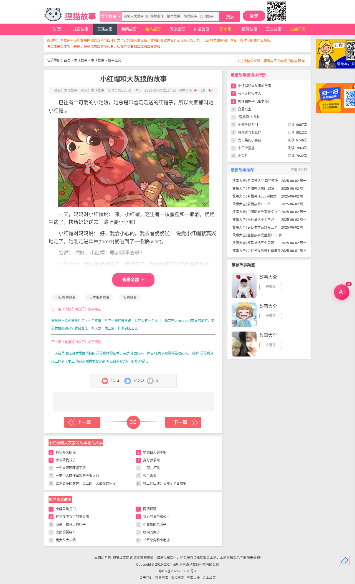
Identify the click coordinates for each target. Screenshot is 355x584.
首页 (67, 60)
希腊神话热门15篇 (261, 189)
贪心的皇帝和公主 (156, 517)
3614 (114, 381)
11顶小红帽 (151, 468)
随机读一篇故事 (133, 422)
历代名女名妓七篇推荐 (264, 251)
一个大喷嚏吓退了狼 (71, 468)
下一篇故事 (183, 422)
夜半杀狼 (149, 476)
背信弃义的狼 (66, 452)
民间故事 (129, 29)
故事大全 (239, 181)
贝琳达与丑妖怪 (249, 133)
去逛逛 (271, 287)
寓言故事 (274, 29)
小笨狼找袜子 (66, 460)
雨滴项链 (149, 509)
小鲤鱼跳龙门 (66, 509)
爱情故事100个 (258, 204)
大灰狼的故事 (99, 298)
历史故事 (177, 29)
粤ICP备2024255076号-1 (178, 571)
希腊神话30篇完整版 (262, 181)
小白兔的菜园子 (154, 525)
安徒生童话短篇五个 (262, 227)
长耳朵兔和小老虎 (156, 540)
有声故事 (161, 578)
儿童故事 (80, 29)
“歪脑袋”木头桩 (249, 117)
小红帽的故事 (65, 298)
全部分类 (298, 29)
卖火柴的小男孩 (249, 140)
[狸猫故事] (53, 14)
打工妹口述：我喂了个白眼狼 (164, 484)
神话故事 (201, 29)
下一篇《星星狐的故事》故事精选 (76, 342)
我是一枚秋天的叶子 (71, 525)
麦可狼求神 (151, 460)
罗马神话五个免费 (260, 243)
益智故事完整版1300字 (264, 235)
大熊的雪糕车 (66, 532)
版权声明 (177, 578)
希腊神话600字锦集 (262, 196)
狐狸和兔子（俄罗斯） (254, 101)
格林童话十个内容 (260, 220)
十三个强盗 (246, 148)
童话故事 (105, 29)
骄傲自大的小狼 (154, 452)
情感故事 (249, 29)
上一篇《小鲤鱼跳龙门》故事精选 (76, 309)
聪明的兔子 (151, 532)
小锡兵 (243, 156)
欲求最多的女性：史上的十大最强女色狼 (86, 484)
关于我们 (146, 578)
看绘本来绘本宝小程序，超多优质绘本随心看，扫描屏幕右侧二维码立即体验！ (105, 47)
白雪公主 (244, 109)
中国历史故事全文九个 (264, 212)
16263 (138, 381)
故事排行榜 (299, 170)
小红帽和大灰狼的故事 (254, 86)
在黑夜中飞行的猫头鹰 (72, 517)
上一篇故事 (82, 422)
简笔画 (225, 29)
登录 (254, 15)
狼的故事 (129, 298)
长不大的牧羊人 (249, 94)
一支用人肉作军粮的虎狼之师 (77, 476)
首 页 (56, 29)
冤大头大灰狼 (66, 540)
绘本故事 (153, 29)
